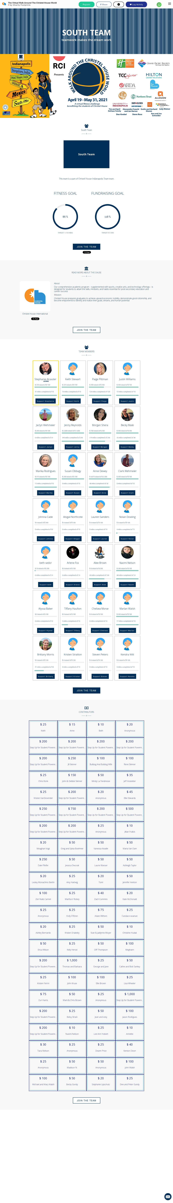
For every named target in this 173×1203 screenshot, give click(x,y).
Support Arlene (73, 584)
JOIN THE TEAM (86, 246)
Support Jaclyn (46, 447)
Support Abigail (73, 539)
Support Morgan (100, 447)
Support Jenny (73, 447)
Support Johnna (45, 539)
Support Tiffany (73, 630)
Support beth (46, 584)
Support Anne (100, 493)
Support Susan (73, 493)
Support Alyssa (46, 630)
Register (86, 4)
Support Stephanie (45, 401)
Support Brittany (45, 676)
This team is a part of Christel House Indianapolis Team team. (86, 178)
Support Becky (127, 447)
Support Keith (72, 401)
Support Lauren (100, 539)
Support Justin (127, 401)
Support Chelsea (100, 630)
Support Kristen (73, 676)
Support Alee (100, 584)
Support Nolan (127, 539)
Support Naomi (127, 584)
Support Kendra (127, 676)
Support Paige (100, 401)
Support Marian (127, 630)
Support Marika (46, 493)
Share (104, 4)
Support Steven (100, 676)
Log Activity (137, 4)
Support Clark (127, 493)
